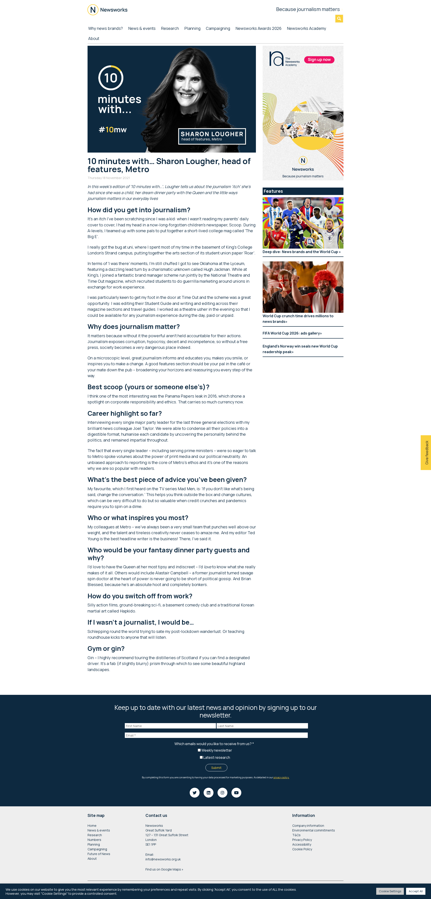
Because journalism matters (309, 9)
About (92, 858)
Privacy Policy (302, 840)
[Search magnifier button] (339, 18)
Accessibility (301, 844)
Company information (308, 825)
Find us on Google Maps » (164, 869)
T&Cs (296, 835)
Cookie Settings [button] (390, 891)
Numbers (94, 840)
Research (95, 835)
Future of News (99, 854)
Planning (94, 844)
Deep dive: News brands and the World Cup (301, 251)
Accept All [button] (416, 891)
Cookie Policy (302, 849)
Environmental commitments (313, 830)
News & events (99, 830)
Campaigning (97, 849)
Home (92, 825)
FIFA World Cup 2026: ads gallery (291, 333)
